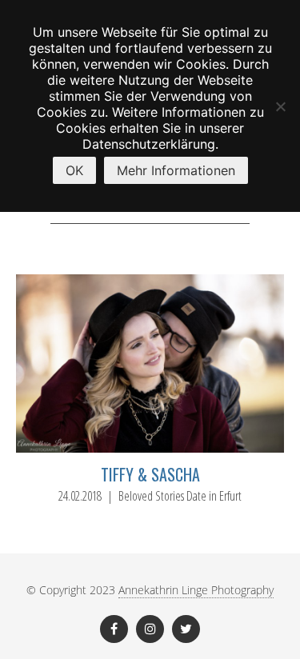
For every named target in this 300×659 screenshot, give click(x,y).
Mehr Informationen (176, 170)
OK (74, 170)
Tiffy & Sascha (150, 474)
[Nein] (280, 106)
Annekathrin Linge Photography (196, 589)
